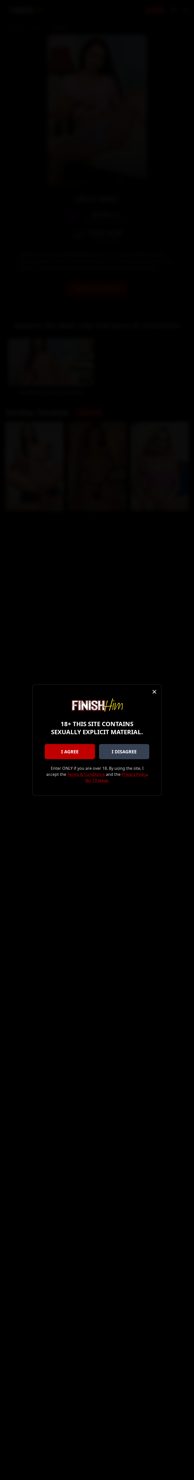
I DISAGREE (124, 752)
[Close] (154, 692)
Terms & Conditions (86, 774)
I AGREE (70, 752)
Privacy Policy (134, 774)
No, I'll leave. (97, 780)
